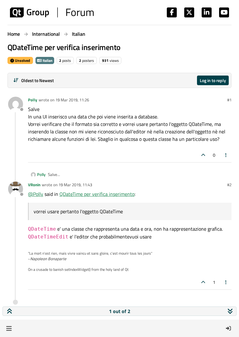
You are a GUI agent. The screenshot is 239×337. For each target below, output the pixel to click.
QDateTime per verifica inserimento (96, 194)
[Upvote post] (203, 155)
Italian (47, 60)
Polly (32, 100)
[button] (8, 328)
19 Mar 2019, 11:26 (72, 100)
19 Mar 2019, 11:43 (75, 185)
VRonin (34, 185)
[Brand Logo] (52, 12)
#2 (229, 185)
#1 (229, 100)
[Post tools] (226, 155)
